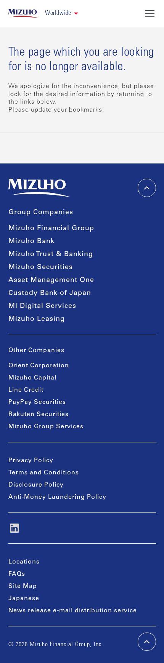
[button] (61, 13)
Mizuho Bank (31, 241)
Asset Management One (51, 280)
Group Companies (40, 212)
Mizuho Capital (32, 378)
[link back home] (39, 188)
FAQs (16, 574)
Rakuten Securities (38, 415)
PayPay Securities (37, 402)
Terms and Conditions (43, 473)
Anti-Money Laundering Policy (57, 497)
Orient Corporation (38, 366)
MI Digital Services (42, 306)
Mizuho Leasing (36, 319)
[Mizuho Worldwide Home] (23, 13)
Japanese (23, 599)
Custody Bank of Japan (49, 293)
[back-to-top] (147, 642)
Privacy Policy (30, 461)
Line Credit (25, 390)
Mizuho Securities (40, 267)
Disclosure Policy (36, 485)
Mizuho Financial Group (51, 228)
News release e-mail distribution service (72, 611)
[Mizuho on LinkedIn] (14, 528)
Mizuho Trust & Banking (50, 254)
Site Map (22, 586)
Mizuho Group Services (46, 427)
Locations (24, 562)
